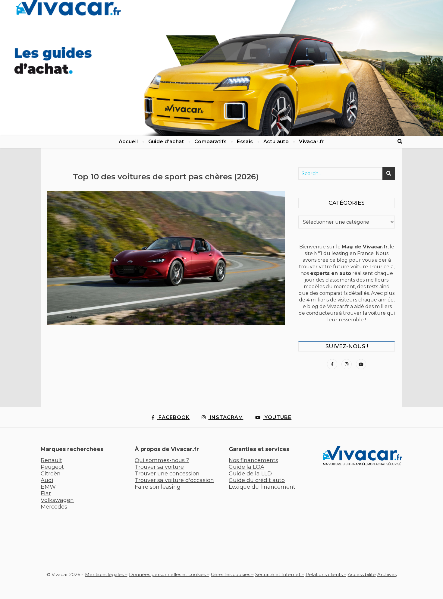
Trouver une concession (167, 473)
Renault (51, 460)
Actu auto (276, 141)
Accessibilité (362, 574)
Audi (47, 480)
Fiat (46, 493)
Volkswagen (57, 500)
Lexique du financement (262, 487)
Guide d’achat (166, 141)
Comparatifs (210, 141)
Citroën (51, 473)
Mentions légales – (106, 574)
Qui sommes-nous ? (162, 460)
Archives (387, 574)
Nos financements (253, 460)
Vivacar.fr (311, 141)
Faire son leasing (158, 487)
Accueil (128, 141)
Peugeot (52, 467)
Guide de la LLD (250, 473)
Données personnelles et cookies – (169, 574)
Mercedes (54, 506)
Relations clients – (326, 574)
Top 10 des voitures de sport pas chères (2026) (166, 176)
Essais (245, 141)
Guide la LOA (246, 467)
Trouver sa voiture (159, 467)
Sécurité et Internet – (279, 574)
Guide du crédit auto (257, 480)
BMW (48, 487)
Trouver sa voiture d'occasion (174, 480)
